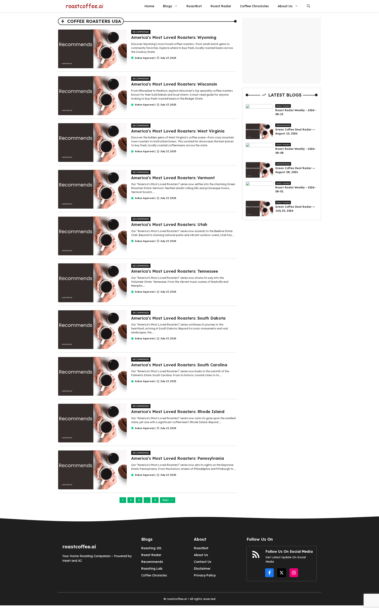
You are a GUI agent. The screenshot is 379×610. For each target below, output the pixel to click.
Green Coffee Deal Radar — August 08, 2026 (295, 170)
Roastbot (194, 6)
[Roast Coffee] (84, 6)
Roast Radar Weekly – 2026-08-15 (295, 112)
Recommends (141, 31)
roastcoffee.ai (177, 599)
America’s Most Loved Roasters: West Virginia (177, 131)
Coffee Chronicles (254, 6)
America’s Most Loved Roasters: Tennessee (174, 271)
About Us (285, 6)
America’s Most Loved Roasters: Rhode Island (177, 411)
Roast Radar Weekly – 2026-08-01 (295, 189)
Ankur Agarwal (144, 57)
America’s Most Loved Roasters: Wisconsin (174, 84)
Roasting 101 (151, 548)
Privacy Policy (205, 575)
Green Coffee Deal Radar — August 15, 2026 (295, 131)
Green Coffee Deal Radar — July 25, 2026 (295, 208)
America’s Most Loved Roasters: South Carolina (179, 364)
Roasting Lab (151, 569)
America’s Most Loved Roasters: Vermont (173, 177)
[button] (308, 6)
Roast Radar (221, 6)
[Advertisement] (281, 50)
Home (149, 6)
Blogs (167, 6)
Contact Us (202, 562)
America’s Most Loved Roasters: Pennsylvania (177, 458)
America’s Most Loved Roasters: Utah (169, 224)
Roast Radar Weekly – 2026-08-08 (295, 150)
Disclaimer (202, 569)
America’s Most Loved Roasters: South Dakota (178, 318)
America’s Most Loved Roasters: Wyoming (173, 37)
